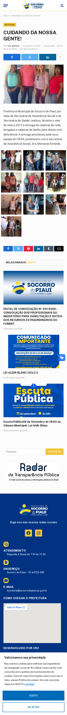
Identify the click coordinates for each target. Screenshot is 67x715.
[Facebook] (28, 533)
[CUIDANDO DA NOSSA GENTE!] (33, 84)
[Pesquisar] (62, 5)
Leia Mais (29, 684)
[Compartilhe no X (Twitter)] (29, 57)
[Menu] (5, 5)
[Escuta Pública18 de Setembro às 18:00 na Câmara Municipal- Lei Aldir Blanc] (33, 400)
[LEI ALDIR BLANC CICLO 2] (33, 351)
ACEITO (33, 695)
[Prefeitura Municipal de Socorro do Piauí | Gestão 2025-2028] (33, 5)
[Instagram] (38, 533)
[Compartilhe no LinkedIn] (47, 57)
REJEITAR (33, 707)
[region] (33, 683)
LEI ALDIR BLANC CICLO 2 (20, 372)
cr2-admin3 (13, 46)
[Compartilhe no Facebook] (11, 57)
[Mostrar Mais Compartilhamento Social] (60, 57)
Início (6, 15)
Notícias (10, 25)
